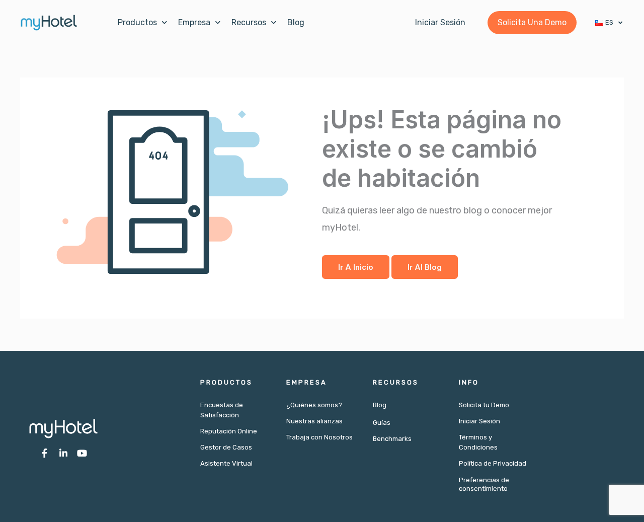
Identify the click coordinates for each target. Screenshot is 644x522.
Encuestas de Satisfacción (221, 410)
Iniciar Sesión (479, 421)
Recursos (248, 22)
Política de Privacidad (492, 463)
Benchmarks (392, 438)
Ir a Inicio (355, 267)
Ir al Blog (425, 267)
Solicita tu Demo (484, 405)
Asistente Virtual (226, 463)
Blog (295, 22)
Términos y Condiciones (478, 442)
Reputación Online (228, 431)
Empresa (194, 22)
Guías (381, 422)
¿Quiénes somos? (314, 405)
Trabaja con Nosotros (319, 437)
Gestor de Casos (226, 447)
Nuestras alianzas (314, 421)
